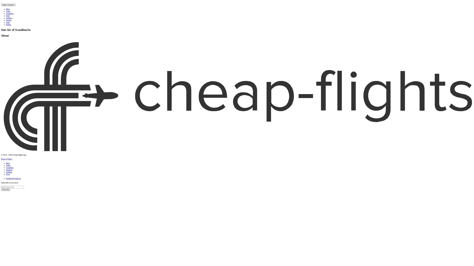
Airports (9, 170)
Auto (8, 22)
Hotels (8, 25)
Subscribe (5, 190)
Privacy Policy (6, 159)
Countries (9, 14)
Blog (8, 9)
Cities (8, 11)
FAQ (8, 16)
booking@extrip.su (13, 178)
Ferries (8, 20)
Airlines (9, 18)
